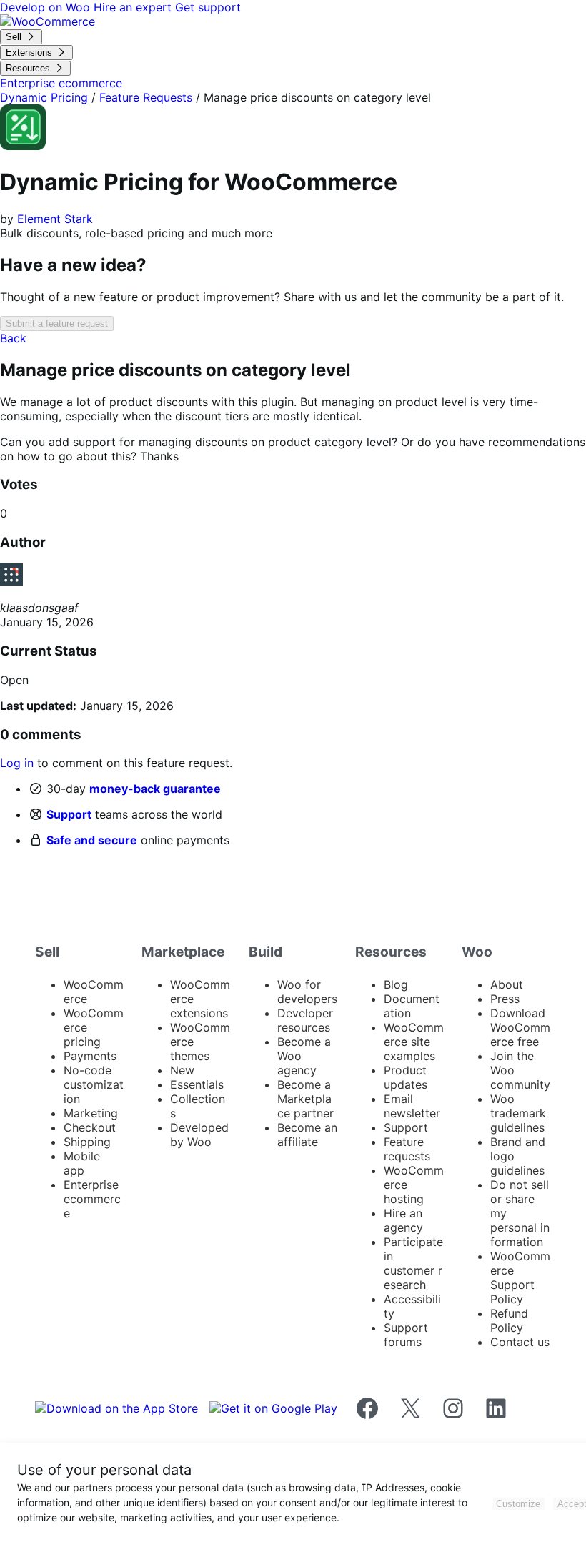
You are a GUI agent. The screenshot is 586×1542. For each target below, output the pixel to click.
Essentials (197, 1084)
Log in (17, 763)
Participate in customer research (413, 1263)
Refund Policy (509, 1320)
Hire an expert (134, 7)
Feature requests (407, 1149)
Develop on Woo (47, 7)
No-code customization (94, 1084)
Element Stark (55, 219)
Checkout (90, 1127)
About (506, 984)
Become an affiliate (307, 1134)
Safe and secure (91, 840)
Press (505, 999)
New (182, 1070)
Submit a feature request (57, 323)
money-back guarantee (155, 788)
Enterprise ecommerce (92, 1198)
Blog (396, 984)
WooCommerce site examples (414, 1041)
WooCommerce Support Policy (520, 1277)
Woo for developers (307, 991)
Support (68, 814)
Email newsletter (412, 1106)
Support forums (406, 1334)
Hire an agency (403, 1220)
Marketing (91, 1113)
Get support (208, 7)
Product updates (405, 1077)
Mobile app (82, 1163)
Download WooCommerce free (520, 1027)
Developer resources (305, 1020)
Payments (90, 1056)
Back (13, 338)
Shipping (87, 1142)
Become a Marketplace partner (305, 1098)
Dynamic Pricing (44, 97)
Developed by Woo (199, 1134)
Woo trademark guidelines (518, 1113)
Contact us (520, 1342)
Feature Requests (145, 97)
